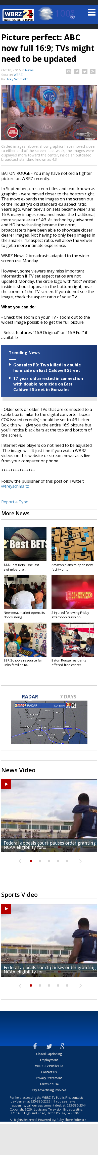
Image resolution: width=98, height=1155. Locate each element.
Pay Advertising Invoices (49, 1090)
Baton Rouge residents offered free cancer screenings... (69, 665)
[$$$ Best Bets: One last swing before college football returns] (25, 544)
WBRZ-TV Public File (49, 1066)
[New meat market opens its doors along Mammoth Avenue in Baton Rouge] (25, 592)
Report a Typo (14, 502)
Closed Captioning (49, 1054)
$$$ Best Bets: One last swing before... (21, 567)
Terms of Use (49, 1084)
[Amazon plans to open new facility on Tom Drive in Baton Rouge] (73, 544)
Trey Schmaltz (17, 79)
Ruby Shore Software (71, 1120)
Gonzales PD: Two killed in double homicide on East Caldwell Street (47, 367)
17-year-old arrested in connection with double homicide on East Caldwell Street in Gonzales (48, 384)
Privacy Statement (49, 1078)
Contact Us (49, 1072)
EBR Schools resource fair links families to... (23, 662)
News (29, 70)
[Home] (19, 15)
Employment (49, 1060)
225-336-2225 (40, 1101)
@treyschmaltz (15, 486)
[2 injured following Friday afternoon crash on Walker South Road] (73, 592)
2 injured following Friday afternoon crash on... (70, 614)
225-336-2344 (76, 1105)
